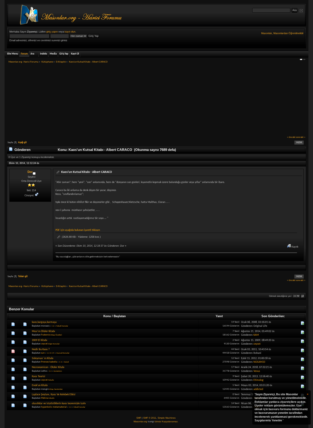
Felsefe (51, 380)
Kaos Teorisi (38, 376)
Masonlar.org (140, 421)
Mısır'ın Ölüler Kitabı (43, 331)
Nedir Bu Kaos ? (41, 349)
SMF (138, 418)
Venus (256, 371)
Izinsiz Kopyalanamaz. (166, 421)
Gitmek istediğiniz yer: (280, 296)
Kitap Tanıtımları (56, 389)
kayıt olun (70, 31)
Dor (30, 172)
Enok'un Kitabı (40, 385)
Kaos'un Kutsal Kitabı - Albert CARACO (86, 172)
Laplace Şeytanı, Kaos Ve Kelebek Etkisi (53, 394)
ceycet (44, 344)
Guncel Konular (62, 353)
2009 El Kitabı (39, 340)
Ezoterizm (58, 371)
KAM (256, 335)
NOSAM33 (259, 362)
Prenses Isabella (49, 362)
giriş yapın (52, 31)
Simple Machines (167, 418)
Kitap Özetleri (56, 335)
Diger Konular (54, 344)
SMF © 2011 (149, 418)
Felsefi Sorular (62, 326)
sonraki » (300, 137)
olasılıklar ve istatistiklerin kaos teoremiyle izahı (59, 403)
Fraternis (45, 335)
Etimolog (258, 380)
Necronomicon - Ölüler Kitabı (48, 367)
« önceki (291, 137)
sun (43, 353)
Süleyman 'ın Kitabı (42, 358)
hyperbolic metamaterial (54, 407)
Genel (66, 362)
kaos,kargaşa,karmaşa (44, 322)
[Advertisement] (156, 101)
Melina (44, 398)
